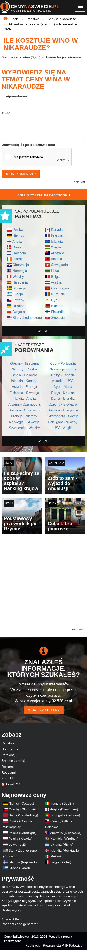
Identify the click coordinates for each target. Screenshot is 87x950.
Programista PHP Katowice (62, 945)
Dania (17, 247)
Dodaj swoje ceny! (44, 710)
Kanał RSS (13, 784)
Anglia (17, 241)
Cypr (54, 300)
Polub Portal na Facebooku (43, 195)
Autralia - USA (63, 381)
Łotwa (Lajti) (18, 844)
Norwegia (20, 271)
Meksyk (55, 856)
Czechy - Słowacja (62, 404)
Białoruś (57, 306)
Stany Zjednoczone (27, 317)
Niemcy (18, 235)
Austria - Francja (24, 387)
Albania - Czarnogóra (24, 404)
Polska (18, 230)
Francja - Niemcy (24, 416)
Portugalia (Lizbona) (65, 815)
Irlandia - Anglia (24, 398)
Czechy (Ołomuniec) (24, 809)
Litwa (55, 271)
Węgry (56, 247)
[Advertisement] (43, 583)
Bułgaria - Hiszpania (63, 410)
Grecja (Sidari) (19, 868)
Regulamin (9, 772)
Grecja (18, 294)
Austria (56, 282)
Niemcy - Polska (24, 369)
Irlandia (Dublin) (62, 803)
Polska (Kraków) (20, 838)
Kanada (57, 230)
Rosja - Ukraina (63, 393)
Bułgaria (19, 312)
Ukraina (18, 306)
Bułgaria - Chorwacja (24, 410)
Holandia (19, 253)
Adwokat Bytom (13, 919)
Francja (56, 235)
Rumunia (58, 294)
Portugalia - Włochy (62, 422)
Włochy (18, 277)
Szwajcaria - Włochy (24, 428)
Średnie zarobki (13, 760)
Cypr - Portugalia (63, 363)
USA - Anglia (62, 428)
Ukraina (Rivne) (61, 844)
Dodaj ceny (10, 749)
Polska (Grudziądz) (23, 833)
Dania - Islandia (62, 398)
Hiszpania (20, 282)
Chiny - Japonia (63, 375)
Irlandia (18, 259)
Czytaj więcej (11, 910)
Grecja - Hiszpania (24, 363)
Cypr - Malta (62, 387)
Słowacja (58, 317)
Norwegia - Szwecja (24, 422)
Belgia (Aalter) (60, 862)
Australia (57, 253)
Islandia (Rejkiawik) (23, 862)
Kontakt (7, 778)
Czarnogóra (60, 288)
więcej (44, 331)
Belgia (55, 277)
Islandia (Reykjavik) (64, 850)
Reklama (8, 767)
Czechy (18, 300)
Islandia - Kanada (24, 381)
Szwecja (19, 288)
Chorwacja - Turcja (62, 369)
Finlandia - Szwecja (24, 393)
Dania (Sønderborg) (23, 815)
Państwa (8, 743)
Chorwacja (21, 265)
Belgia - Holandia (24, 375)
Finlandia (57, 312)
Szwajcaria (59, 265)
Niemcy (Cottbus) (21, 803)
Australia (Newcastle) (65, 833)
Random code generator (20, 924)
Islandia (57, 241)
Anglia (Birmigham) (64, 809)
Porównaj (8, 755)
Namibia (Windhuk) (64, 838)
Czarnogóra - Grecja (62, 416)
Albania (56, 259)
